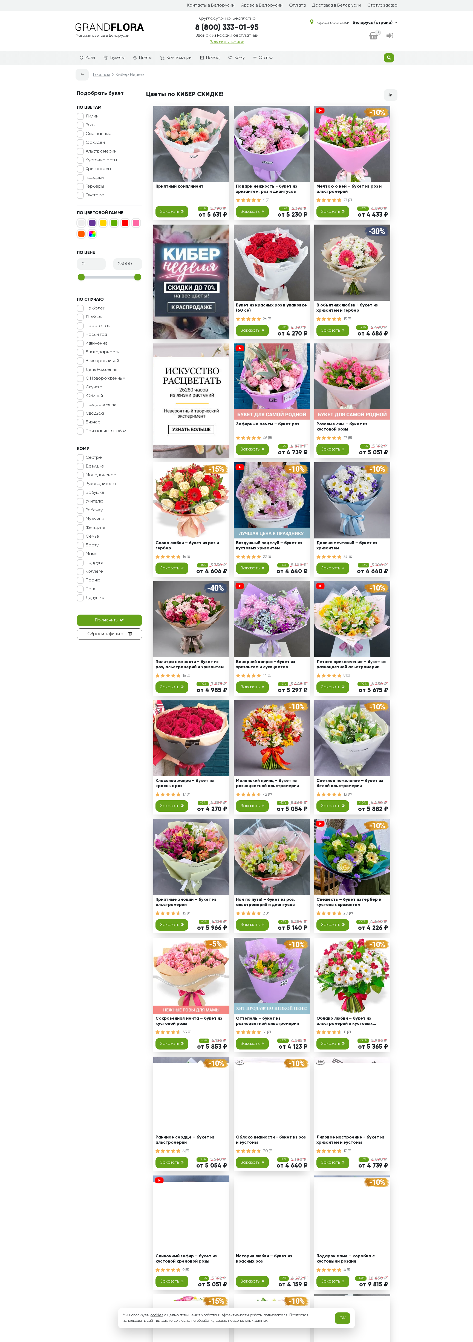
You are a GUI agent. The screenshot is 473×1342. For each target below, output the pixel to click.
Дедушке (95, 598)
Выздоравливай (102, 361)
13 (346, 794)
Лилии (92, 116)
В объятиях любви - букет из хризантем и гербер (347, 308)
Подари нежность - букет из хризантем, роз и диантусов (266, 189)
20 (346, 913)
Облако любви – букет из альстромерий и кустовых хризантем (344, 1022)
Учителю (94, 501)
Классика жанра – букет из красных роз (184, 783)
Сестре (94, 457)
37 (346, 557)
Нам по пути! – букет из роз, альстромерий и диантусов (265, 902)
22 (265, 557)
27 (346, 200)
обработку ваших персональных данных (232, 1321)
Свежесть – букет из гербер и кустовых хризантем (348, 902)
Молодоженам (101, 475)
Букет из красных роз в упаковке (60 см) (271, 308)
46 (265, 438)
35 (185, 1032)
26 (265, 319)
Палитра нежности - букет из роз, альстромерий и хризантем (189, 664)
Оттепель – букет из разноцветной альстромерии (267, 1021)
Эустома (95, 195)
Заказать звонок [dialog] (227, 42)
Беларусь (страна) (373, 23)
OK (342, 1318)
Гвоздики (95, 178)
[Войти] (389, 36)
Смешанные (98, 134)
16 (185, 557)
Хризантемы (98, 169)
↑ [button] (406, 1200)
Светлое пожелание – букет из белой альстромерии (349, 783)
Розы (90, 58)
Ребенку (94, 510)
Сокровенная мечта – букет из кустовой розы (188, 1021)
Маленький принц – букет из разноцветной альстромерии (267, 783)
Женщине (95, 528)
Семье (92, 536)
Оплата (297, 5)
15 (346, 319)
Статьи (266, 58)
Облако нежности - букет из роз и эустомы (271, 1140)
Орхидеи (95, 142)
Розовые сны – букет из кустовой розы (341, 427)
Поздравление (101, 405)
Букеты (117, 58)
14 (265, 676)
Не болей (95, 308)
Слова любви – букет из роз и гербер (187, 545)
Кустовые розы (101, 160)
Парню (93, 580)
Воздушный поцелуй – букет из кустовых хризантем (269, 545)
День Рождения (101, 370)
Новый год (96, 334)
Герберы (95, 186)
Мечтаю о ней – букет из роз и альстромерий (349, 189)
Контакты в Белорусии (211, 5)
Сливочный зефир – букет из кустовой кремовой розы (186, 1259)
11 (345, 1032)
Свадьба (95, 413)
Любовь (94, 317)
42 (265, 794)
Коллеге (94, 571)
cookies (157, 1315)
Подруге (94, 563)
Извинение (97, 343)
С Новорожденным (105, 378)
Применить (106, 620)
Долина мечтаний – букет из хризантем (346, 545)
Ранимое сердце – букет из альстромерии (185, 1140)
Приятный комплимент (179, 186)
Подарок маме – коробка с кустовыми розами (345, 1259)
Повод (213, 58)
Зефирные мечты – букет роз (267, 424)
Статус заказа (382, 5)
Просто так (98, 326)
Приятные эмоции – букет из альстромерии (186, 902)
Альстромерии (101, 151)
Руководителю (101, 484)
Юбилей (94, 396)
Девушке (95, 466)
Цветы (145, 58)
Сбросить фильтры (106, 634)
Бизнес (93, 422)
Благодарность (102, 352)
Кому (240, 58)
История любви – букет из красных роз (264, 1259)
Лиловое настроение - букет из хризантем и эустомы (350, 1140)
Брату (92, 545)
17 (185, 794)
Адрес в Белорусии (261, 5)
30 (266, 1151)
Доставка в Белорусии (336, 5)
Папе (91, 589)
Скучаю (94, 387)
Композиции (179, 58)
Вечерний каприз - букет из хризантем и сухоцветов (265, 664)
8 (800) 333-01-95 (227, 27)
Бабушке (95, 493)
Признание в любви (106, 431)
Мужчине (95, 519)
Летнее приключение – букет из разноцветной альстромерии (351, 664)
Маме (91, 554)
